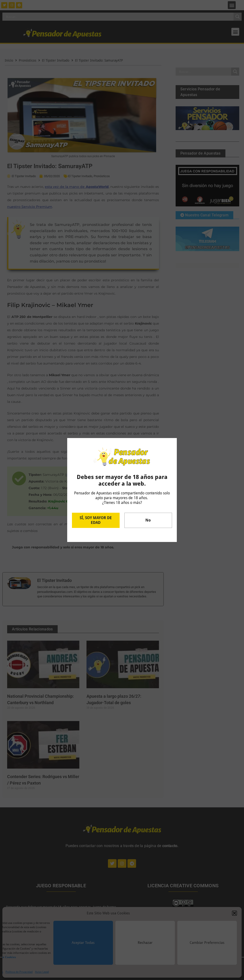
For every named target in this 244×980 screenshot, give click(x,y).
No (148, 520)
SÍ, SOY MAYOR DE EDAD (96, 520)
